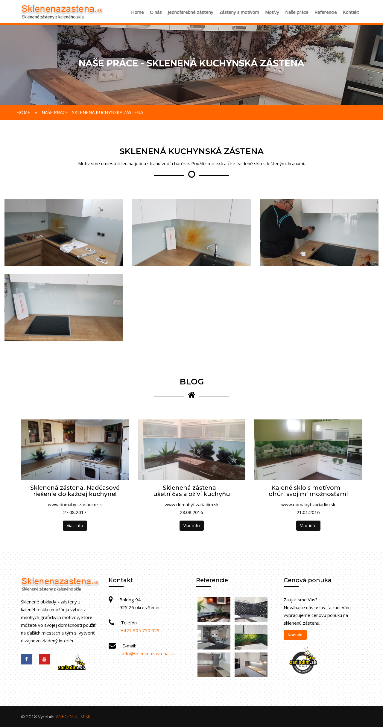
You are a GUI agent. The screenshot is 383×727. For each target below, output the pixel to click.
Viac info (75, 525)
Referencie (325, 12)
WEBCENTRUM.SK (73, 717)
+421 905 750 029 (140, 630)
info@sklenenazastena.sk (148, 653)
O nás (156, 12)
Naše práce (296, 12)
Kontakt (351, 12)
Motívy (272, 12)
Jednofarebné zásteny (190, 12)
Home (137, 12)
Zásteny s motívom (239, 12)
